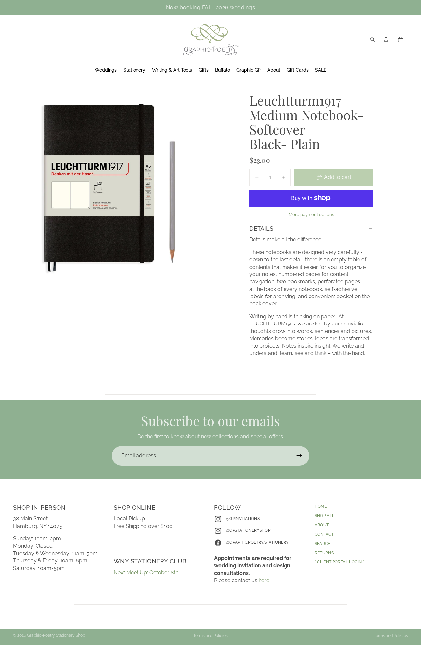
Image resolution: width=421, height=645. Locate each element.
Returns (324, 553)
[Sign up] (299, 456)
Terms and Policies (210, 635)
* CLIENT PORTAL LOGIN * (339, 562)
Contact (324, 534)
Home (321, 506)
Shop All (324, 515)
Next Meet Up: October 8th (146, 572)
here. (264, 580)
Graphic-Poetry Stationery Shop (56, 635)
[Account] (386, 39)
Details (261, 228)
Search (323, 543)
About (322, 525)
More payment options (311, 214)
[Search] (372, 39)
